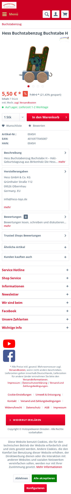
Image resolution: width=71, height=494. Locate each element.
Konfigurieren (35, 488)
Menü (13, 14)
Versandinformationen (35, 379)
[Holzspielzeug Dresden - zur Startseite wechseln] (9, 5)
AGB (46, 407)
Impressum (14, 382)
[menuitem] (10, 14)
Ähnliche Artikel (14, 247)
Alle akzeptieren (44, 478)
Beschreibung (13, 152)
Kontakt (11, 401)
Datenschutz (33, 407)
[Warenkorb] (65, 14)
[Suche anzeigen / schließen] (46, 14)
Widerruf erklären (26, 420)
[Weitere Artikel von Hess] (64, 39)
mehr (61, 162)
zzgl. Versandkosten (25, 102)
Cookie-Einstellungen (19, 394)
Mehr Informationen (49, 467)
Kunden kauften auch (18, 257)
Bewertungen (12, 217)
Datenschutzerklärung (34, 382)
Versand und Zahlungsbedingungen (43, 384)
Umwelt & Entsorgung (48, 394)
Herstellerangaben (16, 171)
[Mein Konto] (55, 14)
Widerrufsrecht (13, 407)
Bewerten (38, 125)
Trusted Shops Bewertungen (22, 235)
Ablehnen (21, 478)
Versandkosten (17, 369)
